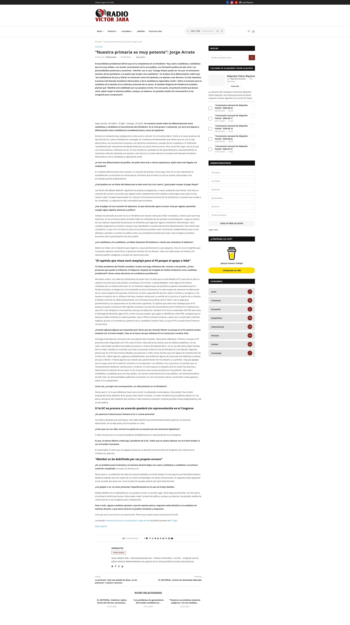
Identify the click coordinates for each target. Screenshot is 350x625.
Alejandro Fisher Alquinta (241, 76)
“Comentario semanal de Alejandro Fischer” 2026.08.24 (231, 106)
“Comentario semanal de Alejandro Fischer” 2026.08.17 (231, 117)
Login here (213, 229)
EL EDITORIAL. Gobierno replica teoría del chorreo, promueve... (112, 601)
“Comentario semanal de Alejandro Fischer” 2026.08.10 (231, 127)
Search (252, 57)
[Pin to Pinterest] (155, 538)
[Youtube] (236, 2)
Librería (141, 31)
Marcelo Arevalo (238, 78)
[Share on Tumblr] (160, 538)
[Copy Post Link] (166, 538)
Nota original (101, 526)
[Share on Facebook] (150, 538)
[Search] (248, 31)
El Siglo (174, 520)
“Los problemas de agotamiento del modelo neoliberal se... (148, 601)
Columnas (126, 31)
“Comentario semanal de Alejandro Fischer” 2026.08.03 (231, 137)
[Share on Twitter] (153, 538)
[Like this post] (147, 538)
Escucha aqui (155, 31)
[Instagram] (232, 2)
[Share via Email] (172, 538)
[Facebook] (227, 2)
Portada (98, 41)
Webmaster (111, 57)
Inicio (99, 31)
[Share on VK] (163, 538)
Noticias (112, 31)
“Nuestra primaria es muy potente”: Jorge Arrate (127, 520)
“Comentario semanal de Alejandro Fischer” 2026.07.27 (231, 147)
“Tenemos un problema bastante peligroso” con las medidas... (184, 601)
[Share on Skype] (169, 538)
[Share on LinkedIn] (158, 538)
